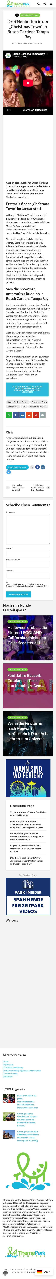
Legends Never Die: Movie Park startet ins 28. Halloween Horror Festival (25, 848)
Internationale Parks (29, 15)
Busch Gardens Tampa (17, 402)
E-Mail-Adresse (13, 559)
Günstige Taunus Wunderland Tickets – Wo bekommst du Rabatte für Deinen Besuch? (27, 1119)
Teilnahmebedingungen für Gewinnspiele (22, 1070)
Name (9, 548)
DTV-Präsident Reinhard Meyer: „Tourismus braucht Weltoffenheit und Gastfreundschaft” (26, 860)
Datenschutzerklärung (13, 1067)
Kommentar (11, 512)
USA (24, 406)
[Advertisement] (28, 148)
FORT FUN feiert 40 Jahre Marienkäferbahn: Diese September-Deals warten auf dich (27, 1101)
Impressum (8, 1064)
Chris (14, 43)
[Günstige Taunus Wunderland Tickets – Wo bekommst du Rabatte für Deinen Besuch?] (9, 1116)
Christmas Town (39, 402)
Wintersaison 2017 (38, 406)
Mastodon (8, 1076)
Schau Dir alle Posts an (17, 467)
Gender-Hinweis (10, 1073)
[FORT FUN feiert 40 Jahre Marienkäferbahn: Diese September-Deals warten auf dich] (9, 1098)
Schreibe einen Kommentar (31, 43)
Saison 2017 (13, 406)
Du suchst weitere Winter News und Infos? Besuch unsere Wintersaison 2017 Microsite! (28, 389)
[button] (5, 1273)
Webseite (9, 571)
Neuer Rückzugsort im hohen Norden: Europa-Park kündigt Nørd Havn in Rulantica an (27, 836)
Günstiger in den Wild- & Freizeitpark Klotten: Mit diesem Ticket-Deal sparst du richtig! (28, 1136)
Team (5, 1061)
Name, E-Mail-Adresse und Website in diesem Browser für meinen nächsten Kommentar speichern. (27, 585)
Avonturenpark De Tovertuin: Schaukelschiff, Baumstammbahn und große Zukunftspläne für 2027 (26, 824)
